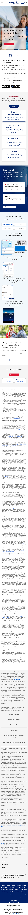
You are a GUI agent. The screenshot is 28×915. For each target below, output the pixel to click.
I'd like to (3, 861)
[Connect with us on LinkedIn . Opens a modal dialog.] (9, 903)
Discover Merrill (4, 864)
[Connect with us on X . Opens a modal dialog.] (14, 903)
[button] (2, 3)
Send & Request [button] (6, 229)
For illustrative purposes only (14, 324)
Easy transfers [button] (18, 225)
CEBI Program (21, 429)
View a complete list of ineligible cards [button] (13, 551)
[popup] (6, 86)
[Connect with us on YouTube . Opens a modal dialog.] (18, 903)
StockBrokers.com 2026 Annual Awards (14, 436)
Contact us (3, 867)
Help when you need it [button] (19, 229)
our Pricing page (17, 679)
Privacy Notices (15, 913)
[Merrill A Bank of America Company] (14, 2)
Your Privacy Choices (19, 894)
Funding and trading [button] (7, 225)
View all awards (8, 207)
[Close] (25, 905)
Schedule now (20, 381)
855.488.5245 (8, 381)
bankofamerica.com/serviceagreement (9, 508)
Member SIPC (7, 476)
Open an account (5, 880)
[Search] (26, 3)
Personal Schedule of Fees (16, 418)
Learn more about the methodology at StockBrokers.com (14, 445)
